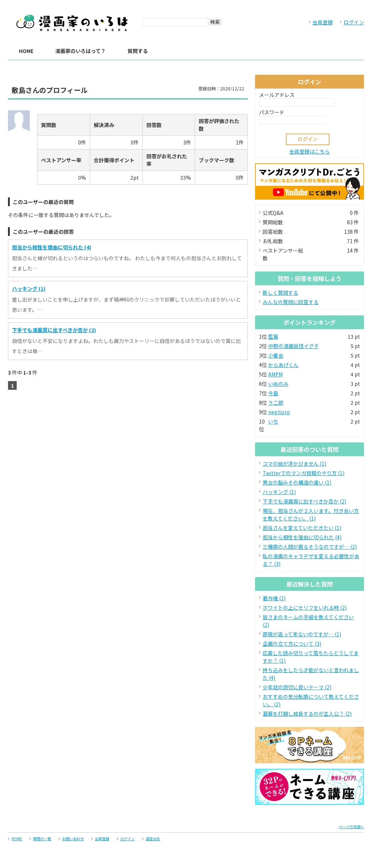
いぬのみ (278, 383)
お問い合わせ (73, 838)
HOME (26, 50)
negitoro (279, 412)
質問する (138, 50)
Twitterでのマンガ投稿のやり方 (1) (303, 473)
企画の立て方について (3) (292, 643)
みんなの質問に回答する (291, 302)
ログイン (354, 22)
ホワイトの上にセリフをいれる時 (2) (305, 607)
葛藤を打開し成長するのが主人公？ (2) (307, 713)
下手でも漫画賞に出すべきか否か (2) (54, 330)
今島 (273, 393)
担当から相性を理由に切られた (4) (51, 247)
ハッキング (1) (28, 288)
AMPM (275, 374)
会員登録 (322, 22)
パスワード (271, 112)
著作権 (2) (274, 598)
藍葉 (273, 336)
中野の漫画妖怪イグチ (293, 346)
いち (273, 421)
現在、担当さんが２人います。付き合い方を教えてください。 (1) (311, 514)
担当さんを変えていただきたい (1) (302, 527)
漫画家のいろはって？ (80, 50)
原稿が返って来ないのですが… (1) (302, 634)
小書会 (275, 355)
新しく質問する (280, 292)
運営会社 (153, 838)
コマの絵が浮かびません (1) (294, 463)
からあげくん (283, 364)
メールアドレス (277, 94)
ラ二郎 (275, 402)
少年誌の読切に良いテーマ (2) (297, 687)
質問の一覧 (42, 838)
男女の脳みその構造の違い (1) (297, 482)
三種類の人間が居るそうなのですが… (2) (310, 546)
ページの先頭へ (351, 826)
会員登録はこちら (309, 151)
